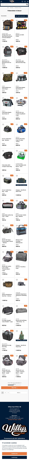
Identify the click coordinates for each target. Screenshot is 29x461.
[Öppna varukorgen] (27, 1)
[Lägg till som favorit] (22, 1)
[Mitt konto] (25, 1)
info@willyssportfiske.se (14, 411)
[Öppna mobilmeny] (1, 1)
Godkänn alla (14, 453)
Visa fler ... (15, 387)
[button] (3, 20)
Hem (8, 7)
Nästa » (18, 392)
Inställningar (14, 457)
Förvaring (11, 7)
